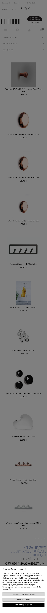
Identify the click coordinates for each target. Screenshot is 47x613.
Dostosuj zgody (23, 599)
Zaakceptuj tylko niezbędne (23, 594)
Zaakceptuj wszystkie (23, 605)
